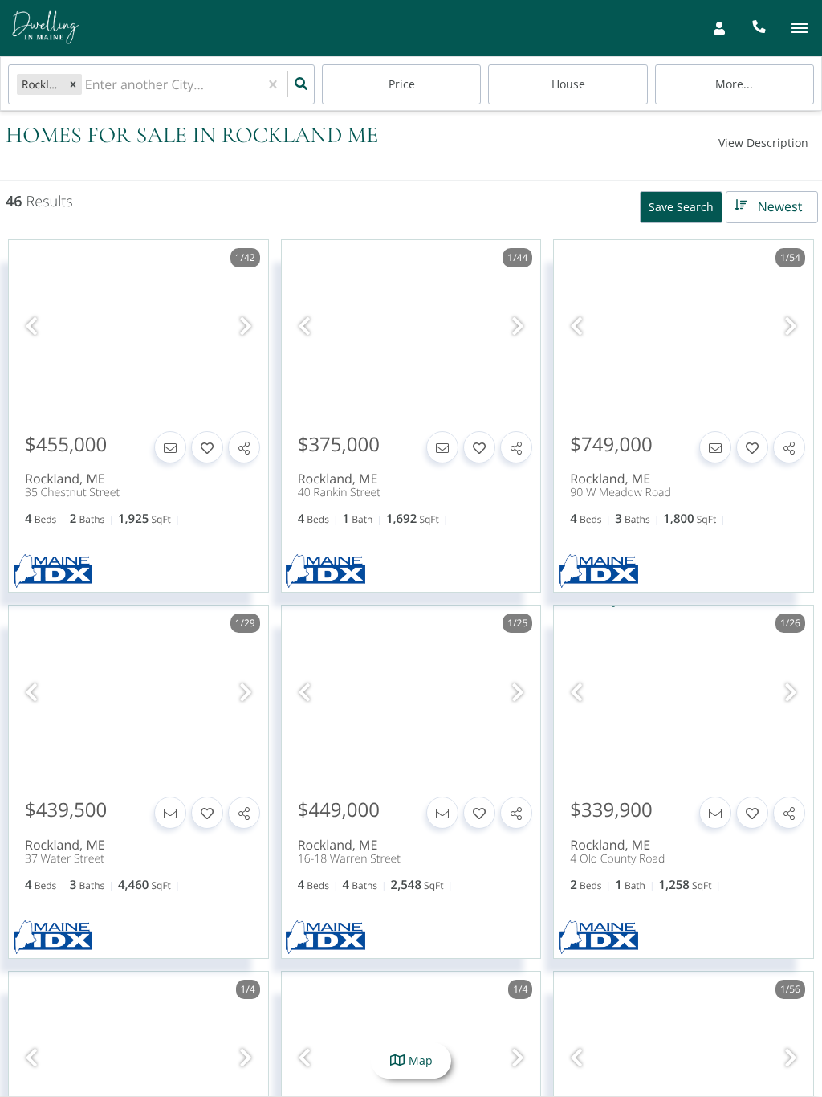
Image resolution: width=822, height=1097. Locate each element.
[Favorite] (207, 447)
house (568, 84)
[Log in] (719, 28)
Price (402, 84)
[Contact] (170, 447)
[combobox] (86, 84)
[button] (73, 84)
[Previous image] (31, 326)
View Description (763, 142)
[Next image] (245, 326)
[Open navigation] (799, 28)
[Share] (244, 447)
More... (734, 84)
